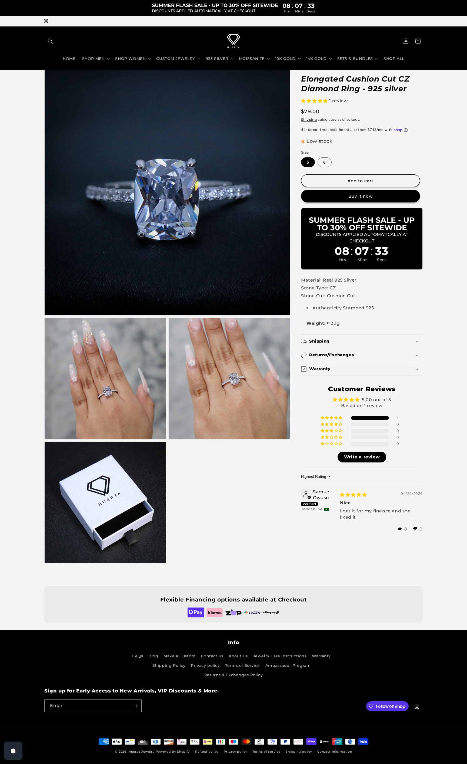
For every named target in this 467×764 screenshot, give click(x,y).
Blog (153, 656)
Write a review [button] (362, 456)
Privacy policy (205, 665)
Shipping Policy (169, 665)
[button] (50, 41)
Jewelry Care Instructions (280, 656)
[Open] (13, 751)
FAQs (137, 656)
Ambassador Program (288, 665)
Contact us (212, 656)
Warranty (321, 656)
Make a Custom (180, 656)
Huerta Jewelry (141, 751)
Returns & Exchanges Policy (233, 674)
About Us (238, 656)
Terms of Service (242, 665)
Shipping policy (299, 751)
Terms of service (266, 751)
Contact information (334, 751)
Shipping (309, 119)
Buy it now (360, 196)
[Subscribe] (135, 706)
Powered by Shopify (173, 751)
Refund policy (206, 751)
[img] (353, 494)
